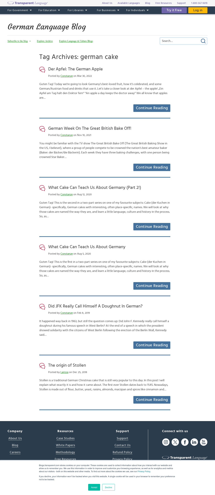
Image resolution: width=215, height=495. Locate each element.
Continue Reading (152, 108)
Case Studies (65, 438)
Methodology (65, 452)
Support (122, 438)
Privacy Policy (144, 471)
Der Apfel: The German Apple (75, 69)
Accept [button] (94, 487)
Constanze (66, 76)
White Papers (65, 445)
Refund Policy (122, 452)
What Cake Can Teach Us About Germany (86, 247)
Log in (197, 10)
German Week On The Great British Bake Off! (89, 128)
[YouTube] (203, 442)
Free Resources (65, 459)
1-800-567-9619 (199, 3)
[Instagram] (166, 442)
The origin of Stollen (67, 365)
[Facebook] (185, 442)
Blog (15, 445)
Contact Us (123, 445)
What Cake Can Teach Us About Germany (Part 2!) (94, 187)
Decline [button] (108, 487)
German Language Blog (47, 27)
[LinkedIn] (194, 442)
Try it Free (174, 10)
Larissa (64, 372)
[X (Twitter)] (175, 442)
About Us (15, 438)
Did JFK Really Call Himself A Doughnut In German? (95, 306)
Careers (15, 452)
